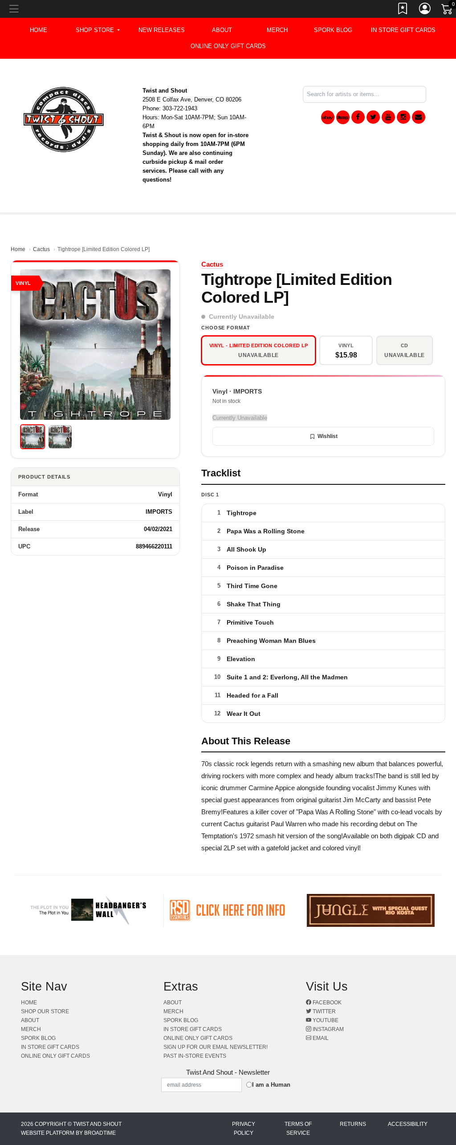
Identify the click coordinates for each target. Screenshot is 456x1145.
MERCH (277, 30)
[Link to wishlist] (403, 10)
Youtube (324, 1020)
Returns (353, 1124)
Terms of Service (298, 1128)
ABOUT (222, 30)
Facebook (326, 1002)
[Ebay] (327, 117)
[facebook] (358, 117)
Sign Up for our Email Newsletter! (215, 1047)
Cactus (41, 249)
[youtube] (388, 117)
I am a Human (271, 1084)
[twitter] (373, 117)
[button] (98, 30)
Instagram (327, 1029)
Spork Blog (333, 30)
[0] (447, 10)
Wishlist (328, 436)
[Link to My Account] (425, 10)
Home (18, 249)
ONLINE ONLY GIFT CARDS (228, 46)
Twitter (323, 1011)
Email (320, 1038)
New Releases (161, 30)
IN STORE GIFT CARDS (403, 30)
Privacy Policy (243, 1128)
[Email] (418, 117)
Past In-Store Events (194, 1056)
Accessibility (408, 1124)
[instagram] (403, 117)
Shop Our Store (45, 1011)
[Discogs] (342, 117)
